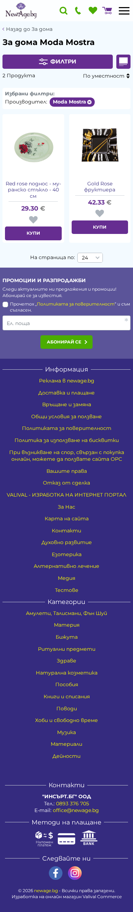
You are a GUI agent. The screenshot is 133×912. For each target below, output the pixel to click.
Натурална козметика (67, 673)
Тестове (66, 590)
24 (85, 257)
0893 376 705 (72, 803)
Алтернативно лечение (66, 566)
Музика (66, 732)
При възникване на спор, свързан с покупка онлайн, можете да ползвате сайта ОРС (66, 456)
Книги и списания (67, 696)
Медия (66, 578)
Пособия (66, 684)
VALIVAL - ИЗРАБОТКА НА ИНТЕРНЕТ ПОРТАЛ (66, 495)
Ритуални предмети (66, 649)
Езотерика (67, 554)
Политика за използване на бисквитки (67, 440)
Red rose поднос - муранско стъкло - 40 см (33, 190)
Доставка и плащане (66, 393)
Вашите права (66, 471)
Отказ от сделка (66, 483)
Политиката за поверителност (76, 304)
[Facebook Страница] (56, 873)
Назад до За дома (29, 29)
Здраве (66, 661)
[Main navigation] (124, 10)
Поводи (66, 708)
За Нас (66, 507)
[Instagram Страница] (75, 873)
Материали (66, 744)
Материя (66, 625)
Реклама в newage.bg (66, 380)
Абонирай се (64, 342)
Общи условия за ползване (66, 416)
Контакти (66, 530)
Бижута (67, 637)
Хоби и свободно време (66, 720)
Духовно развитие (66, 542)
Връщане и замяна (66, 404)
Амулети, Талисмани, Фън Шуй (66, 613)
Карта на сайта (67, 518)
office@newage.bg (76, 810)
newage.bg (46, 890)
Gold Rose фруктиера (99, 187)
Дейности (66, 756)
